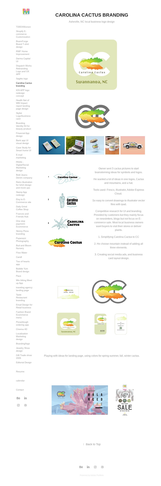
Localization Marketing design (22, 336)
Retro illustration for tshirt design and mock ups (24, 185)
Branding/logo (23, 343)
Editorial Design (24, 362)
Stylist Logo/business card (23, 116)
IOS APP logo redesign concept (22, 93)
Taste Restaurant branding (21, 297)
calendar (20, 380)
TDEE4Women (23, 27)
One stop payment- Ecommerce (22, 224)
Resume (20, 371)
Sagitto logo (22, 78)
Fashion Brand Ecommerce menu (23, 315)
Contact (20, 389)
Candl (19, 257)
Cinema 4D (21, 329)
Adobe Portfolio (97, 475)
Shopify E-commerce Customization (23, 34)
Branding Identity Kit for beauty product (23, 126)
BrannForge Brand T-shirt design (22, 44)
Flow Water (21, 252)
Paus (18, 276)
